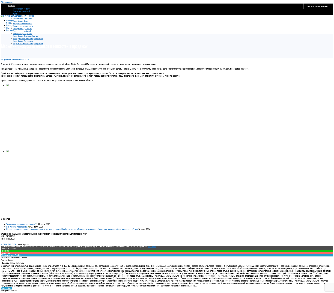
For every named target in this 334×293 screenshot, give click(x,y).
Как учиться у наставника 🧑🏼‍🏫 (18, 227)
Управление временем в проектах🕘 (21, 224)
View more (152, 247)
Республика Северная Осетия (25, 36)
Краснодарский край (21, 11)
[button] (169, 115)
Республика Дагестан (22, 28)
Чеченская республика (22, 33)
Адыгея (16, 14)
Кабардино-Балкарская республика (28, 38)
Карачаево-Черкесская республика (28, 43)
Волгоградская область (23, 26)
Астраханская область (22, 23)
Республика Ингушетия (23, 41)
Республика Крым (20, 21)
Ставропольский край (22, 31)
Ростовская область (22, 9)
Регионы (11, 5)
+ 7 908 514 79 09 (8, 244)
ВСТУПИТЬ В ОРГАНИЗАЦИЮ (317, 6)
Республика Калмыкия (22, 18)
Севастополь (18, 16)
